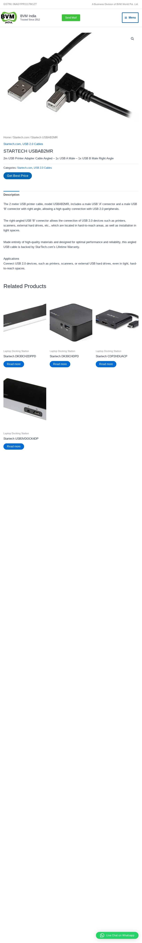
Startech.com (21, 137)
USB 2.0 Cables (33, 144)
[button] (71, 17)
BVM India (28, 16)
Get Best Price (17, 175)
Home (7, 137)
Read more (14, 364)
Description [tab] (11, 194)
